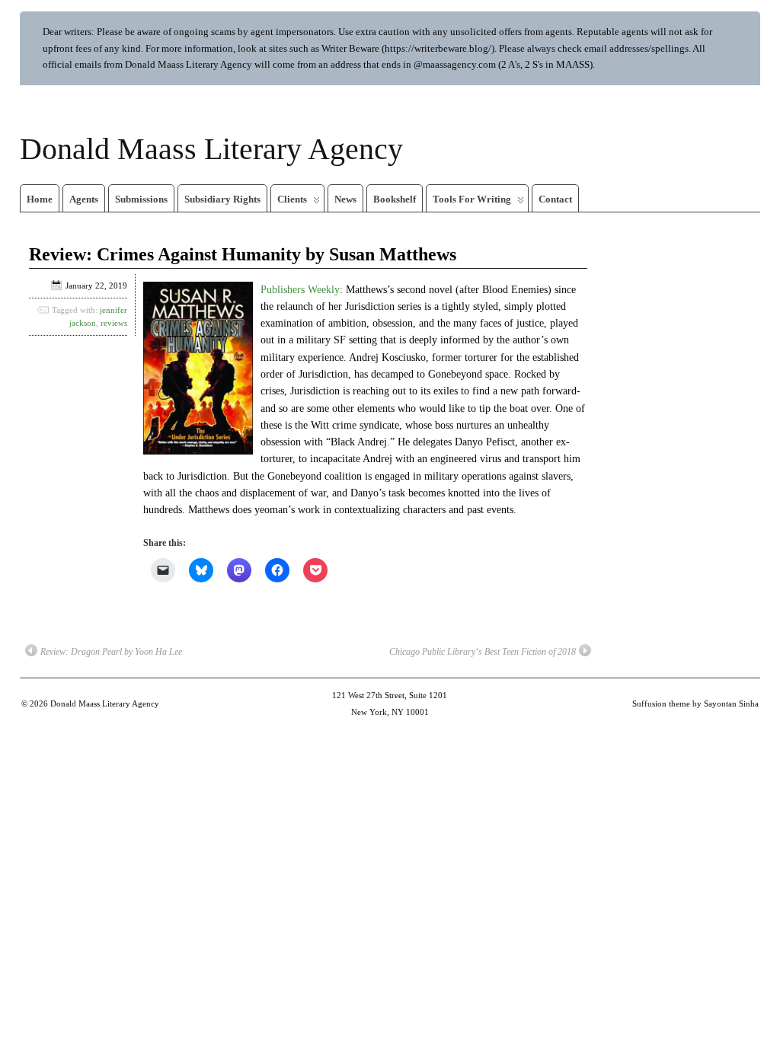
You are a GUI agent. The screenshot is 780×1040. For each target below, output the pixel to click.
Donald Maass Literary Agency (211, 149)
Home (40, 199)
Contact (555, 199)
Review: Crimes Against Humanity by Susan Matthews (242, 254)
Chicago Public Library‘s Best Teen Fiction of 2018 (482, 651)
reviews (114, 322)
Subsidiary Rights (222, 199)
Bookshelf (394, 199)
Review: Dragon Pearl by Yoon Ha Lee (111, 651)
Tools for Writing (472, 199)
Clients (292, 199)
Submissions (141, 199)
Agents (83, 199)
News (345, 199)
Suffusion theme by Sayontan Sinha (695, 703)
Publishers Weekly (300, 289)
